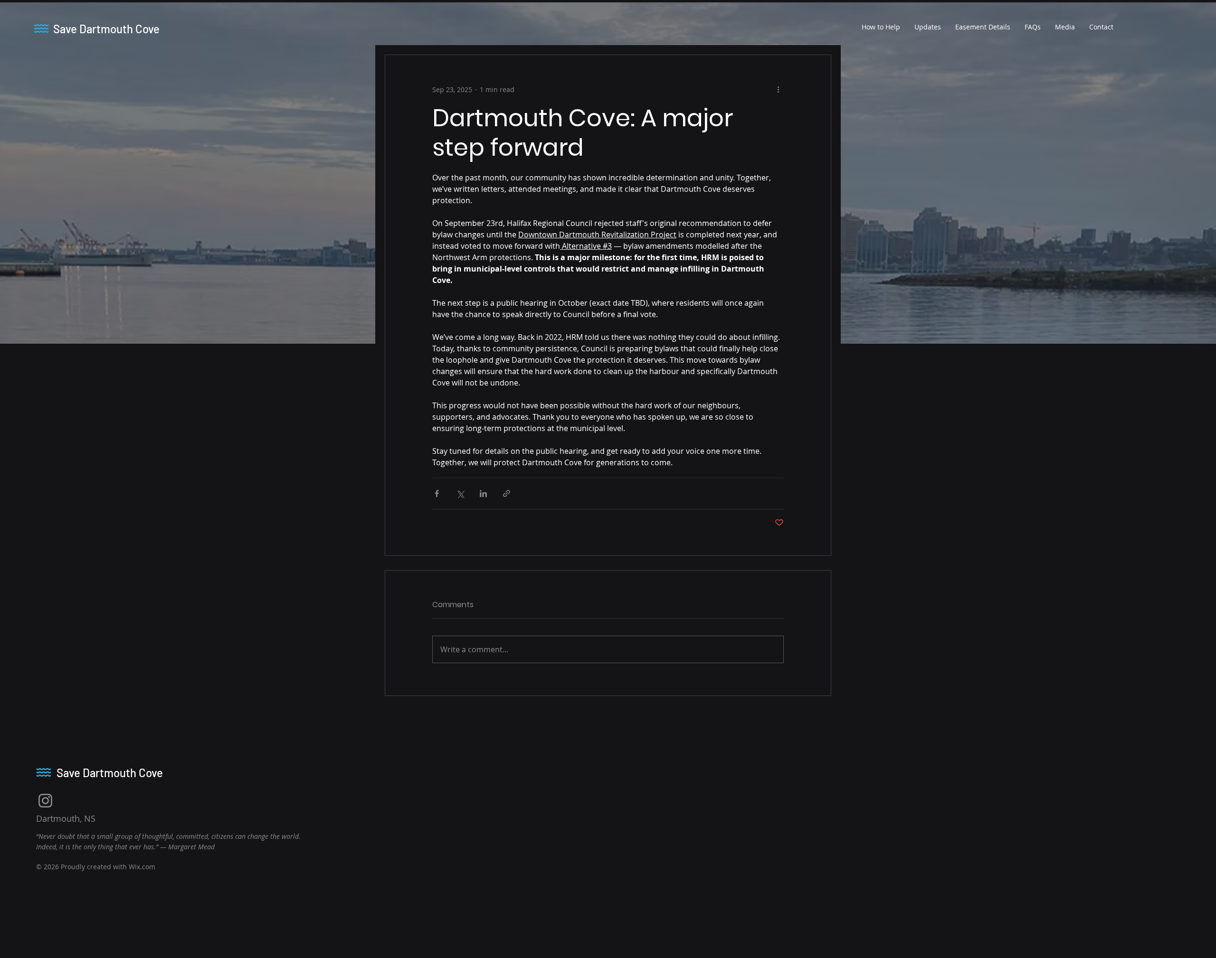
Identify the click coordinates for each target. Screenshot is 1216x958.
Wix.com (142, 866)
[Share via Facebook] (436, 493)
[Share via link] (506, 493)
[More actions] (778, 89)
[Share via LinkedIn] (483, 493)
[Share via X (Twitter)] (460, 493)
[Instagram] (45, 800)
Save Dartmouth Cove (106, 29)
